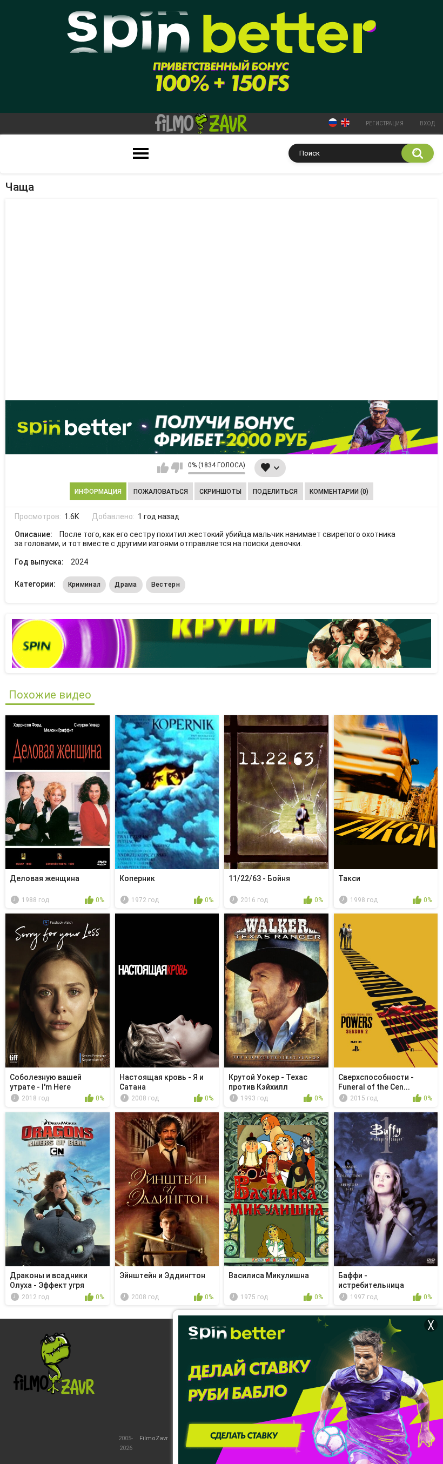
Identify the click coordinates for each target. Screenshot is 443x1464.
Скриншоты (220, 491)
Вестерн (165, 584)
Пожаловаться (160, 491)
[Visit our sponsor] (221, 427)
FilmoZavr (153, 1438)
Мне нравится (163, 467)
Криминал (84, 584)
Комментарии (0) (339, 491)
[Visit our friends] (221, 643)
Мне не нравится (177, 467)
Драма (126, 584)
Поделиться (275, 491)
